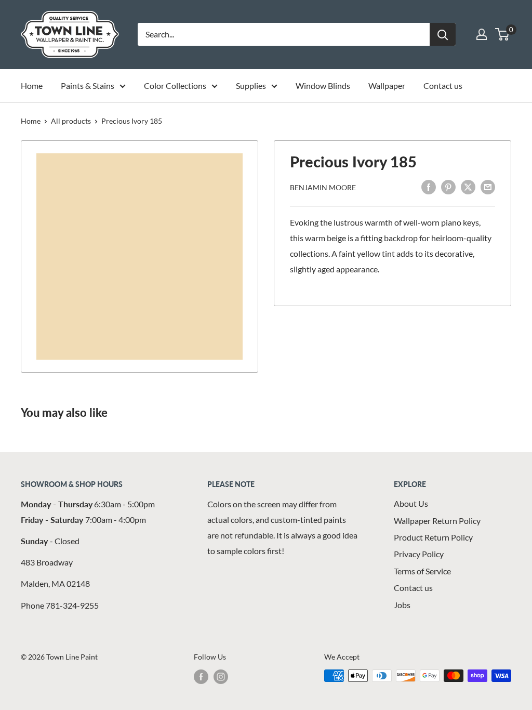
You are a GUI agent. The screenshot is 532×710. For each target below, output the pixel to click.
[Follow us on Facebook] (201, 676)
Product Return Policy (433, 537)
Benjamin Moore (323, 187)
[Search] (443, 34)
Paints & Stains (87, 85)
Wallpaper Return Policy (437, 520)
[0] (502, 34)
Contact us (442, 85)
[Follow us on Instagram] (221, 676)
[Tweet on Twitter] (468, 186)
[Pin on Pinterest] (448, 186)
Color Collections (175, 85)
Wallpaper (386, 85)
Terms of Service (422, 571)
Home (32, 85)
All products (71, 120)
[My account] (481, 34)
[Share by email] (488, 186)
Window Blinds (323, 85)
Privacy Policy (419, 554)
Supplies (251, 85)
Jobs (402, 605)
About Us (411, 503)
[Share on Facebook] (428, 186)
